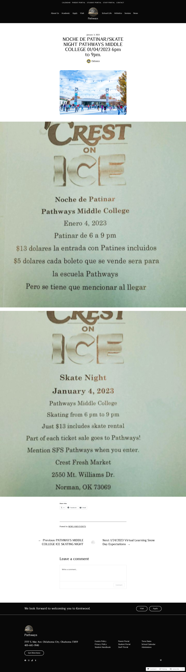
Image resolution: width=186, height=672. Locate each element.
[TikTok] (32, 660)
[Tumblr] (35, 660)
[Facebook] (25, 660)
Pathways (93, 18)
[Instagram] (29, 660)
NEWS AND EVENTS (77, 527)
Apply (155, 609)
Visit (142, 609)
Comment (119, 585)
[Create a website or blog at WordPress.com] (161, 660)
